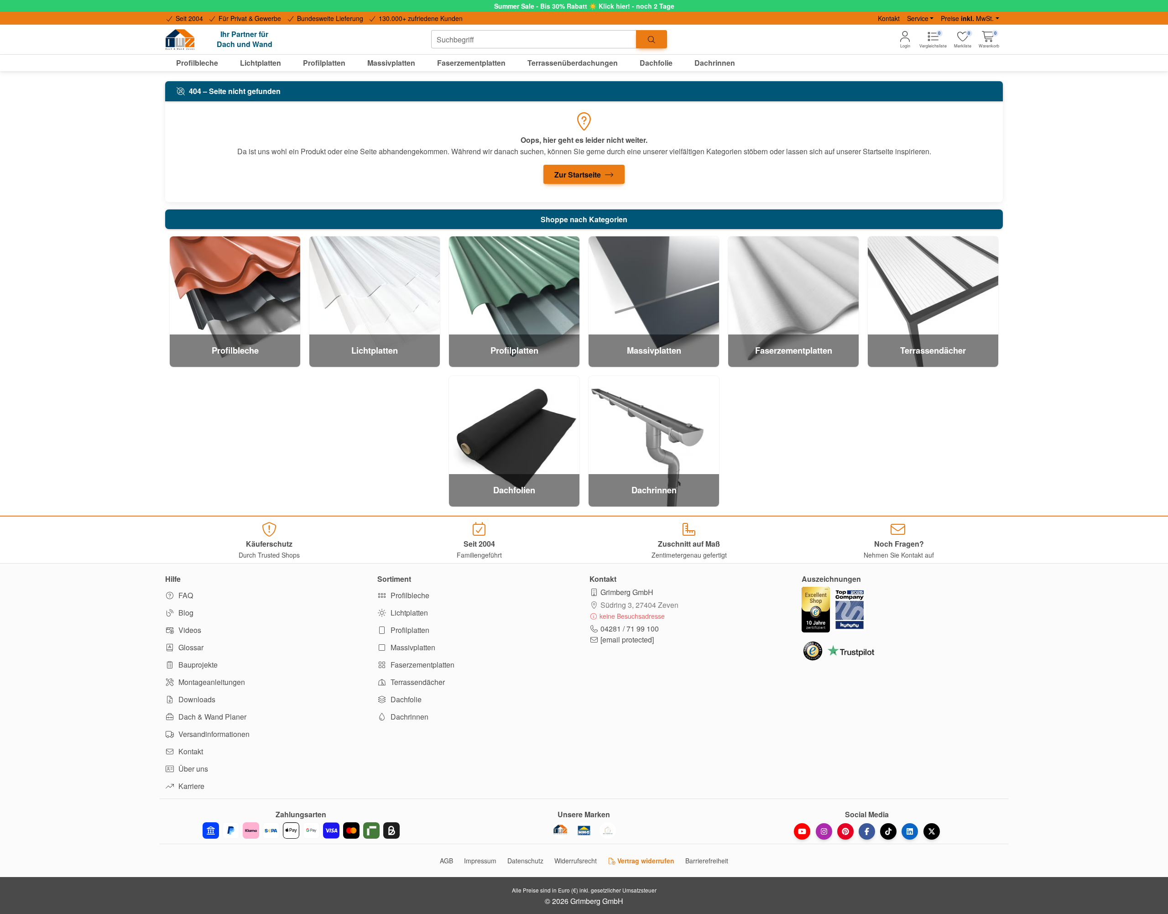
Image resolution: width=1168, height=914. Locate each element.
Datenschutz (525, 860)
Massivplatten (412, 647)
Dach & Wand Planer (211, 716)
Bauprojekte (197, 664)
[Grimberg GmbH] (608, 830)
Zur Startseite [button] (578, 174)
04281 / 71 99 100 (629, 628)
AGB (446, 860)
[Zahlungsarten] (301, 830)
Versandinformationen (213, 734)
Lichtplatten (408, 612)
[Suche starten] (651, 39)
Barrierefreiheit (706, 860)
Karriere (190, 786)
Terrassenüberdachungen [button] (572, 62)
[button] (989, 39)
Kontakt (889, 18)
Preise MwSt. (967, 18)
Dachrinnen (408, 716)
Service (917, 18)
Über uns (192, 768)
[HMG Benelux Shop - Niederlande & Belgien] (584, 830)
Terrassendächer (417, 682)
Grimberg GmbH (626, 592)
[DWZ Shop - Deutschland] (560, 830)
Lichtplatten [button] (260, 62)
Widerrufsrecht (575, 860)
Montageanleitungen (211, 682)
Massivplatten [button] (391, 62)
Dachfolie (405, 699)
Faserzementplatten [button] (471, 62)
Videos (189, 630)
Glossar (190, 647)
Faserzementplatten (421, 664)
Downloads (196, 699)
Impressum (480, 860)
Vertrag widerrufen (644, 860)
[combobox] (533, 39)
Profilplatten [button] (324, 62)
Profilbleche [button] (197, 62)
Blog (185, 612)
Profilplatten (409, 630)
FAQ (185, 595)
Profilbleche (409, 595)
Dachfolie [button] (656, 62)
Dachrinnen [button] (714, 62)
